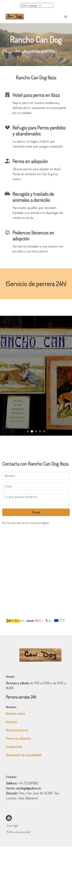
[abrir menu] (65, 16)
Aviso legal (12, 825)
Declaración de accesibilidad (23, 755)
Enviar (36, 512)
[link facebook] (9, 818)
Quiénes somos (15, 713)
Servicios (11, 722)
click (8, 522)
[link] (15, 16)
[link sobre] (36, 657)
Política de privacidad (18, 832)
